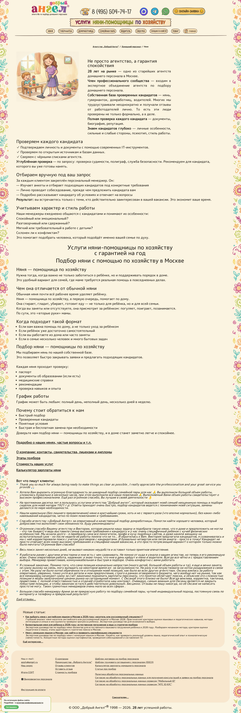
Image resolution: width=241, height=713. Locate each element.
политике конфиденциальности (29, 702)
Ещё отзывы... (26, 599)
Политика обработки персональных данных (119, 674)
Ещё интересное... (33, 641)
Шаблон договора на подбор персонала (117, 658)
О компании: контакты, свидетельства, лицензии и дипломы (64, 452)
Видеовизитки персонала (38, 679)
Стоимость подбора (66, 672)
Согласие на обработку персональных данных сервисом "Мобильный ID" (135, 681)
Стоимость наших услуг (34, 464)
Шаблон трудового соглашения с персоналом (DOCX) (124, 662)
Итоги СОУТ (27, 672)
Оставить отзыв (64, 669)
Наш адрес (27, 665)
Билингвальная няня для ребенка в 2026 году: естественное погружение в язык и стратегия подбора (81, 625)
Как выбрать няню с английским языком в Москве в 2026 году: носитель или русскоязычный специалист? (84, 617)
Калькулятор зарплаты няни (38, 470)
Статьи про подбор (105, 669)
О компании (61, 658)
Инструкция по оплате (33, 689)
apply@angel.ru (29, 662)
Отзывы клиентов (65, 665)
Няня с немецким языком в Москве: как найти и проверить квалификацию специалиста (73, 633)
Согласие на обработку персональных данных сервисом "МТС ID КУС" (133, 684)
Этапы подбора (28, 458)
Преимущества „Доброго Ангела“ (73, 662)
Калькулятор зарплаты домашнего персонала (120, 665)
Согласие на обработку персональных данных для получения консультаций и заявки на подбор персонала (154, 677)
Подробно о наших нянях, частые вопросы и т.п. (54, 442)
